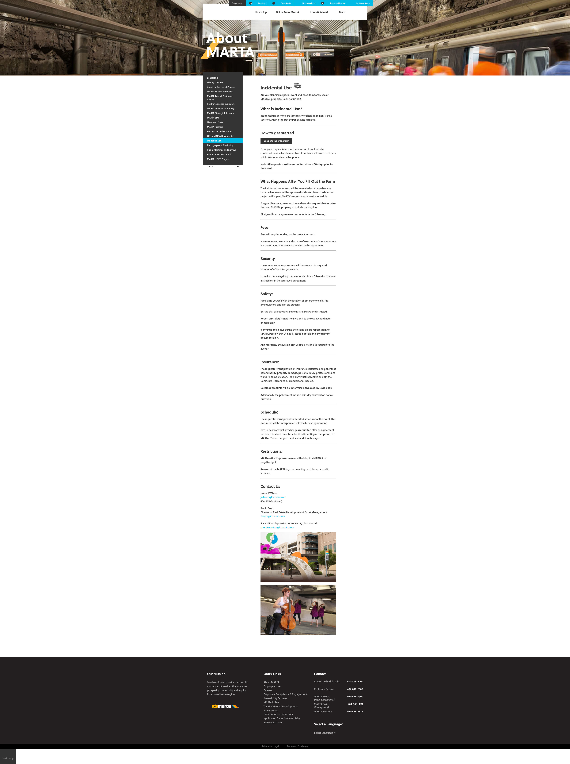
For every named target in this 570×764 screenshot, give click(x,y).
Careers (267, 690)
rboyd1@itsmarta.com (273, 516)
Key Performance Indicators (221, 103)
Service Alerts (237, 3)
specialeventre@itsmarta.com (277, 527)
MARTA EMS (213, 117)
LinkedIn (351, 718)
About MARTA (271, 682)
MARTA (222, 12)
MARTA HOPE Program (218, 159)
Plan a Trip (261, 12)
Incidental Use (214, 140)
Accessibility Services (275, 698)
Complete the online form (276, 140)
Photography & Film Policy (220, 145)
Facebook (334, 718)
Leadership (212, 77)
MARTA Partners (215, 126)
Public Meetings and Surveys (221, 149)
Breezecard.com (272, 722)
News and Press (215, 122)
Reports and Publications (219, 131)
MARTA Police (271, 702)
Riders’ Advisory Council (219, 154)
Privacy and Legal (270, 746)
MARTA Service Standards (220, 91)
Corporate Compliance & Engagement (285, 694)
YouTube (361, 719)
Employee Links (272, 686)
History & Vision (215, 82)
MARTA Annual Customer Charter (219, 97)
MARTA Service (325, 719)
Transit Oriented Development (280, 706)
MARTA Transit (316, 719)
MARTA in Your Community (220, 108)
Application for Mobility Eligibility (281, 718)
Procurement (270, 710)
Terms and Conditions (297, 746)
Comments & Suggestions (278, 714)
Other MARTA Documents (220, 136)
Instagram (342, 718)
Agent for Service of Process (221, 87)
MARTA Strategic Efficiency (220, 113)
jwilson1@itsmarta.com (273, 497)
